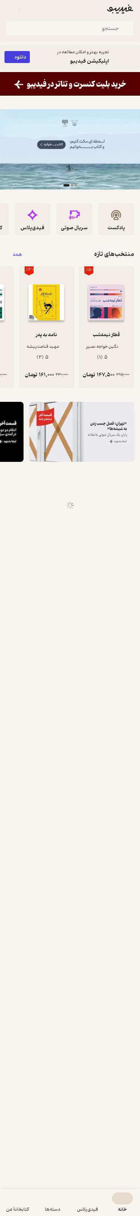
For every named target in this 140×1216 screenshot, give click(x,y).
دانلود (20, 57)
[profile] (10, 11)
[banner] (70, 84)
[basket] (29, 11)
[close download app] (132, 57)
